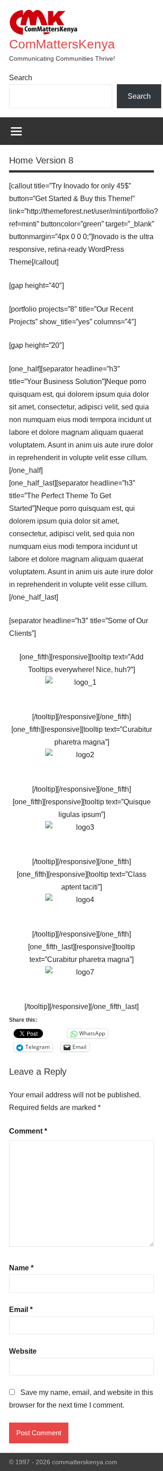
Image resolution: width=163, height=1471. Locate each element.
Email (21, 1309)
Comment (28, 1131)
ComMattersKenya (62, 44)
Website (23, 1351)
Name (21, 1268)
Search (20, 78)
